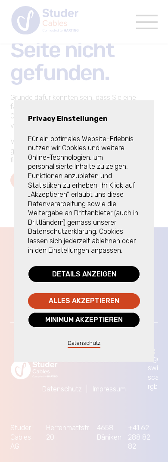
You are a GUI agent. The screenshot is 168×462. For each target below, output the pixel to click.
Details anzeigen (84, 274)
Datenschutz (84, 343)
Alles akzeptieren (84, 301)
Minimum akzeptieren (84, 320)
